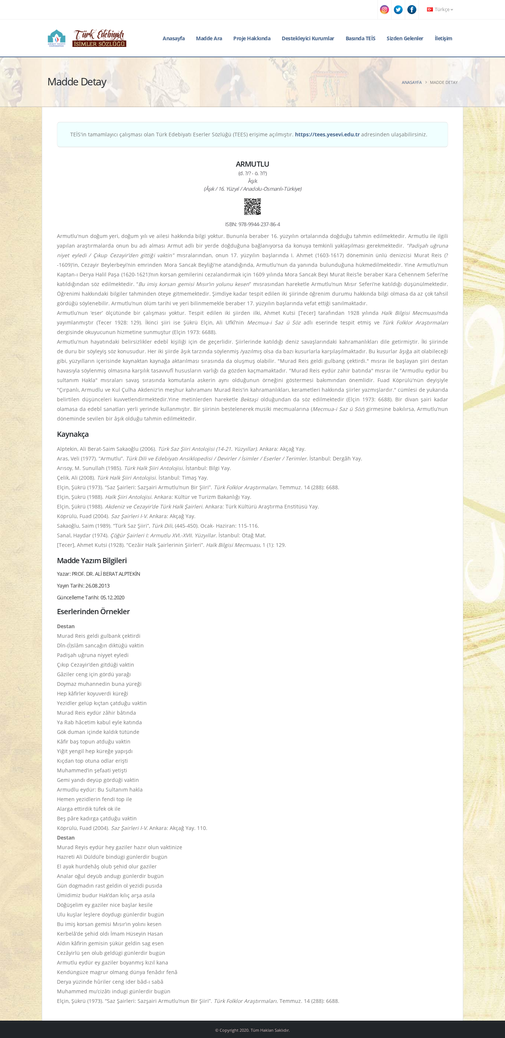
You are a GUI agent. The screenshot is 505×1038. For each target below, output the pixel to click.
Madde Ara (209, 38)
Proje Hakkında (251, 38)
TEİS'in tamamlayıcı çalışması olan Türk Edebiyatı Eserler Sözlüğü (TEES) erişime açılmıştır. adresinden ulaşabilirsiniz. (248, 134)
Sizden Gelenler (405, 38)
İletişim (444, 38)
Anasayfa (173, 38)
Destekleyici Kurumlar (308, 38)
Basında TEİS (361, 38)
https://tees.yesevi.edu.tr (327, 134)
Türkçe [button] (442, 9)
